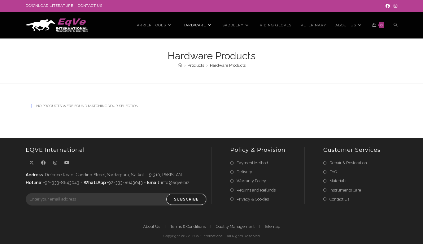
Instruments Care (345, 190)
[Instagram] (394, 6)
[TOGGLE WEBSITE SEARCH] (395, 25)
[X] (32, 163)
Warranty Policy (251, 180)
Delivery (244, 171)
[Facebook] (388, 6)
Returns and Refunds (256, 190)
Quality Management (235, 226)
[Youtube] (67, 163)
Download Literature (49, 5)
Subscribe (186, 199)
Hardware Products (228, 65)
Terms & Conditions (188, 226)
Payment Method (252, 162)
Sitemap (272, 226)
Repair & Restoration (348, 162)
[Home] (180, 65)
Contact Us (90, 5)
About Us (151, 226)
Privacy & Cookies (253, 199)
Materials (337, 180)
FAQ (333, 171)
